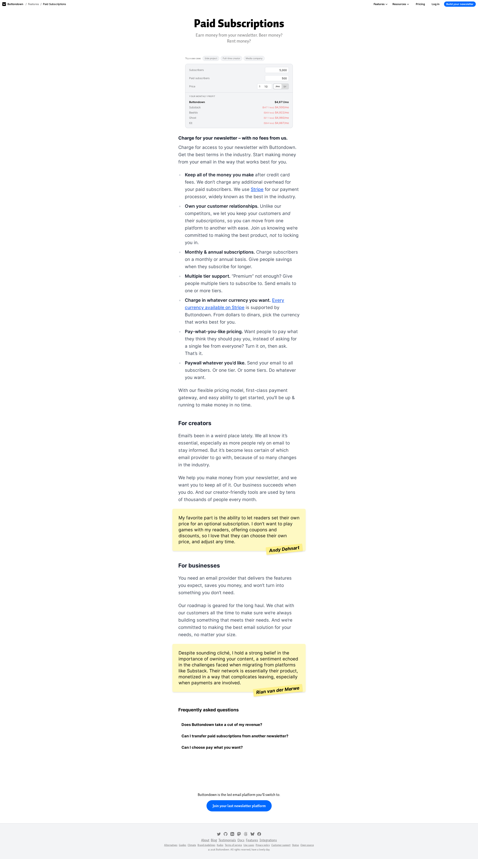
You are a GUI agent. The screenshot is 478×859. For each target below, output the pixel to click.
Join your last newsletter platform (239, 806)
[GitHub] (225, 833)
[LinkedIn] (232, 833)
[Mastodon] (239, 833)
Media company (254, 58)
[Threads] (246, 833)
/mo (278, 86)
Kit (190, 122)
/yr (284, 86)
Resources (399, 4)
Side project (211, 58)
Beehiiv (193, 112)
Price (192, 86)
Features (33, 4)
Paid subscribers (199, 78)
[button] (239, 724)
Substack (195, 107)
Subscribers (196, 69)
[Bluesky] (252, 833)
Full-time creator (231, 58)
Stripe (257, 189)
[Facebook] (259, 833)
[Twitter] (219, 833)
